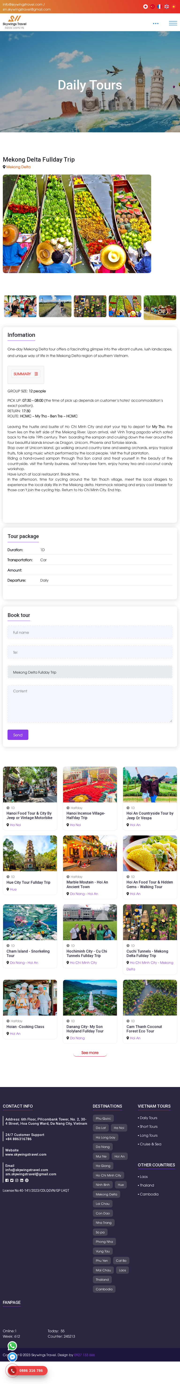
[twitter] (11, 1180)
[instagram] (16, 1180)
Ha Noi (15, 824)
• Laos (143, 1176)
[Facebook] (6, 1180)
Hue (13, 889)
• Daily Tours (147, 1117)
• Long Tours (148, 1135)
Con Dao (103, 1213)
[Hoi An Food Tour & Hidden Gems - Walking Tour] (150, 852)
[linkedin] (21, 1180)
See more (90, 1052)
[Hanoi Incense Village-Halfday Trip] (90, 783)
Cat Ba (121, 1260)
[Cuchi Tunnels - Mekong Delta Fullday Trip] (150, 921)
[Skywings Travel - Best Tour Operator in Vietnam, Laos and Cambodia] (14, 21)
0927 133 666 (84, 1354)
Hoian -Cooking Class (25, 1026)
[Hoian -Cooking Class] (30, 997)
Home (90, 99)
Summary (23, 373)
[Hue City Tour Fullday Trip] (30, 852)
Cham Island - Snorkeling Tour (28, 953)
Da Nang (77, 893)
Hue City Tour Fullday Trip (28, 882)
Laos (122, 1270)
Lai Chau (102, 1203)
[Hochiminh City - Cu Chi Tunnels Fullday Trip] (90, 921)
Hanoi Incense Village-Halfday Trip (86, 815)
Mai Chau (103, 1270)
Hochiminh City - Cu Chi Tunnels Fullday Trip (87, 953)
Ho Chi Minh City (83, 962)
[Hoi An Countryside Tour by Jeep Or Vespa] (150, 783)
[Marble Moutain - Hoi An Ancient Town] (90, 852)
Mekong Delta (18, 166)
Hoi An (135, 824)
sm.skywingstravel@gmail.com (30, 1174)
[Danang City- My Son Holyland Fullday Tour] (90, 997)
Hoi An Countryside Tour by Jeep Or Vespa (150, 815)
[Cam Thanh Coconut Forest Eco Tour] (150, 997)
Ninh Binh (103, 1184)
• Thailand (146, 1185)
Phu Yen (102, 1260)
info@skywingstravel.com (26, 1170)
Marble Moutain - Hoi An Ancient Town (87, 884)
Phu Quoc (103, 1118)
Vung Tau (103, 1251)
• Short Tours (148, 1126)
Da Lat (101, 1127)
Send (17, 734)
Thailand (102, 1279)
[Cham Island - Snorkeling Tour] (30, 921)
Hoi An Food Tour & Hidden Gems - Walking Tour (150, 884)
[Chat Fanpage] (12, 1357)
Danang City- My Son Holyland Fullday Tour (85, 1028)
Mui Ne (101, 1156)
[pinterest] (27, 1180)
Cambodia (104, 1289)
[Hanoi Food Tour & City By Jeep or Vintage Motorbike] (30, 783)
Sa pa (100, 1232)
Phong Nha (104, 1241)
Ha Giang (103, 1165)
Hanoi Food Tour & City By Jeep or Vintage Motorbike (29, 815)
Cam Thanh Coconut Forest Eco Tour (144, 1028)
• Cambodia (148, 1193)
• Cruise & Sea (149, 1143)
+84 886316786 (18, 1139)
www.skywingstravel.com (25, 1154)
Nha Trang (104, 1222)
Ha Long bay (105, 1137)
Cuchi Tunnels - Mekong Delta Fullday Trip (147, 953)
